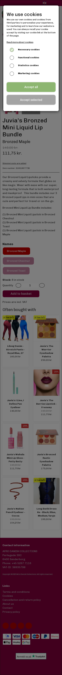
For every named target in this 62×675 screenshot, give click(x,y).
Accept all (31, 87)
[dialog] (31, 337)
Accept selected (31, 100)
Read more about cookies (20, 42)
